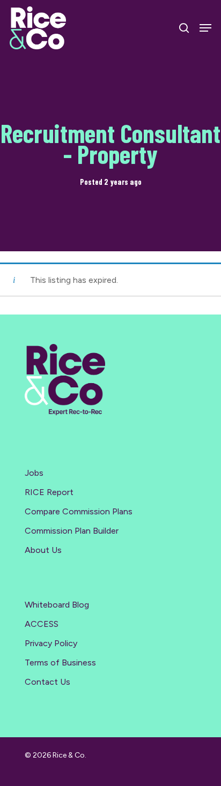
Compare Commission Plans (78, 511)
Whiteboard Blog (57, 605)
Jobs (34, 473)
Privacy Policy (51, 643)
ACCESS (41, 624)
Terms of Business (60, 662)
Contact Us (47, 682)
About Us (43, 550)
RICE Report (49, 492)
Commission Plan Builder (72, 531)
